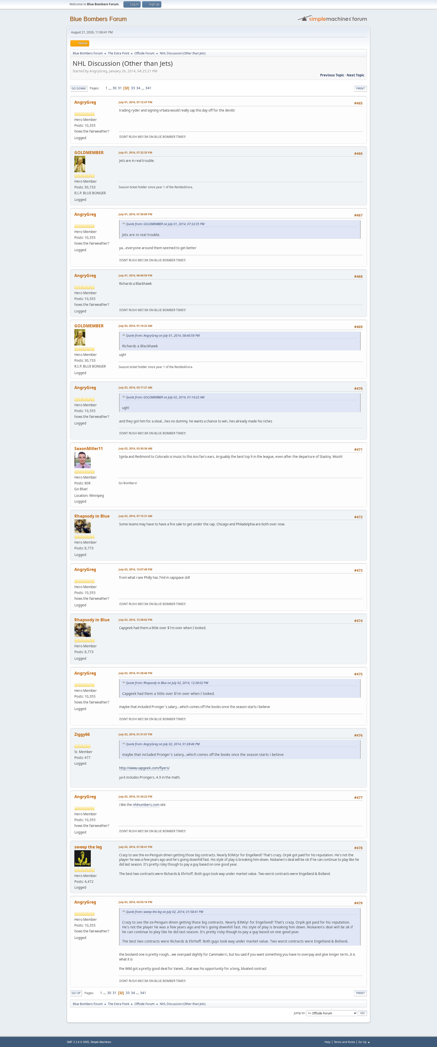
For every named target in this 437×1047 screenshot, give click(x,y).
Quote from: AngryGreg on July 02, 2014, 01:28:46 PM (163, 744)
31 (120, 88)
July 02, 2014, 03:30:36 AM (135, 448)
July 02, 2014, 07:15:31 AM (135, 516)
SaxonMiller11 (88, 448)
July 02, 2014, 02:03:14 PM (135, 902)
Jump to (299, 1013)
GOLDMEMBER (89, 152)
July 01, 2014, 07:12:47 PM (135, 102)
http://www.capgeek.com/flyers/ (144, 768)
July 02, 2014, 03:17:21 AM (135, 387)
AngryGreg (85, 102)
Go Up (76, 993)
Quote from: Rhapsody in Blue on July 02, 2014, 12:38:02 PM (167, 683)
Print (360, 88)
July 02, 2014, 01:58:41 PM (135, 847)
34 (138, 88)
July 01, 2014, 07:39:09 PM (135, 214)
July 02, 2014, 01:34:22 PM (135, 796)
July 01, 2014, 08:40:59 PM (135, 275)
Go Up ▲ (364, 1042)
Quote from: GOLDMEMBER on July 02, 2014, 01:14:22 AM (165, 397)
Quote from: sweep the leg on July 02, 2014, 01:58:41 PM (164, 912)
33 (133, 88)
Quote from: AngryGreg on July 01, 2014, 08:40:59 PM (163, 335)
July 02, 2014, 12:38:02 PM (135, 620)
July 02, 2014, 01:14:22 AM (135, 326)
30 (115, 88)
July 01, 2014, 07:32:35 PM (135, 152)
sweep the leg (88, 847)
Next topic (355, 75)
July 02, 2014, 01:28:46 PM (135, 673)
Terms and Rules (344, 1042)
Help (327, 1042)
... (110, 88)
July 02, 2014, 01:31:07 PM (135, 734)
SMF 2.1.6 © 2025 (78, 1041)
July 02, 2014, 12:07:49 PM (135, 569)
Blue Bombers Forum (98, 18)
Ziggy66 (82, 734)
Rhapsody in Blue (92, 516)
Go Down (79, 88)
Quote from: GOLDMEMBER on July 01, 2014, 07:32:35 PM (165, 224)
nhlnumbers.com (146, 804)
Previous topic (332, 75)
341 (148, 88)
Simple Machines (101, 1041)
